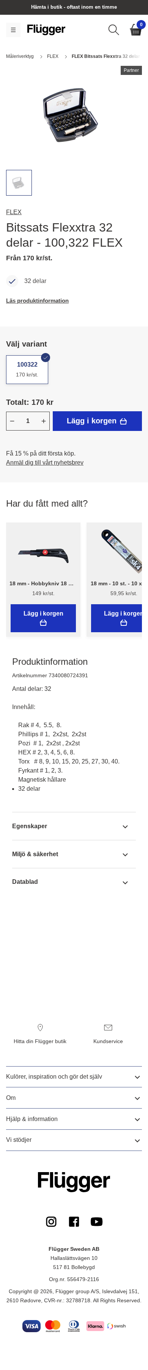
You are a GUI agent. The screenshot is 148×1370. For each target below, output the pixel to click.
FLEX (14, 212)
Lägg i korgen (93, 421)
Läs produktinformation (37, 300)
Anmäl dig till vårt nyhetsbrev (44, 462)
